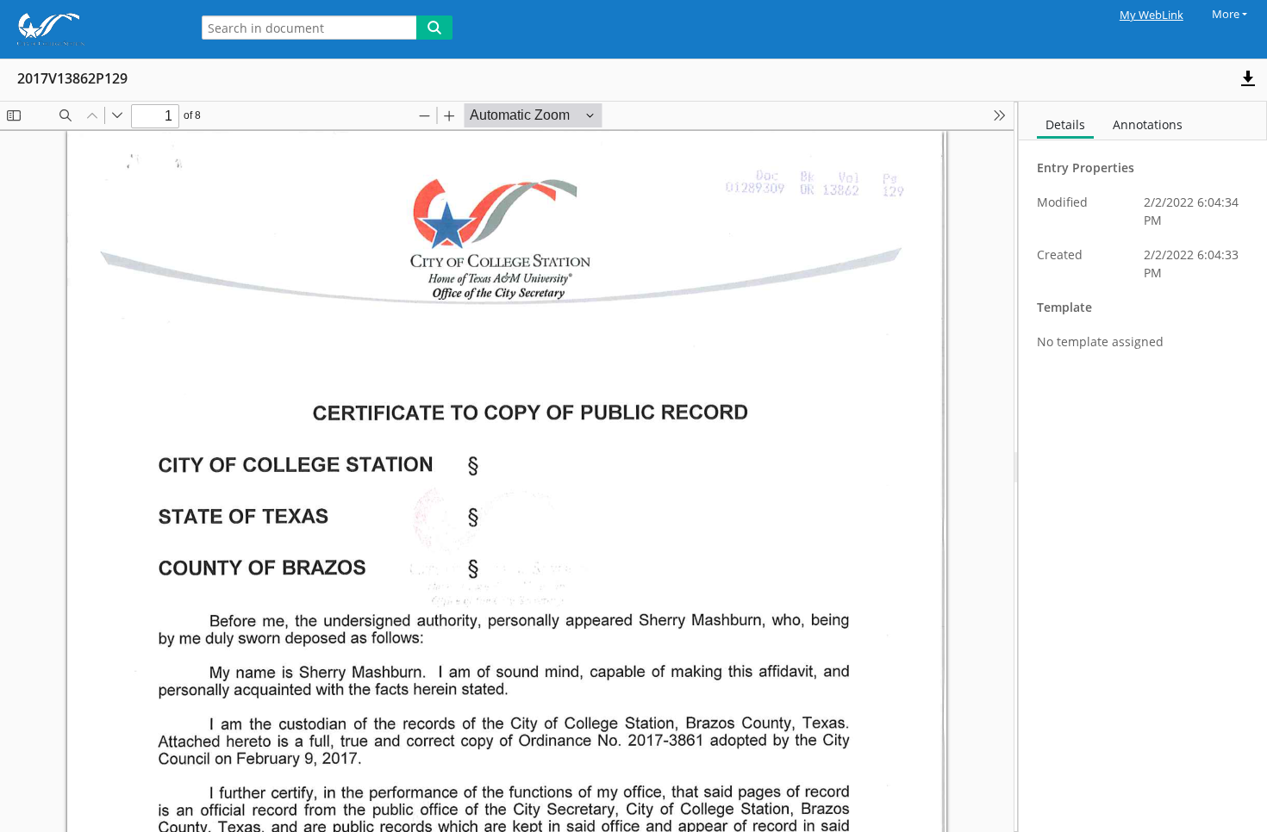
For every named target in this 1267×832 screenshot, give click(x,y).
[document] (1143, 467)
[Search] (434, 28)
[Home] (90, 29)
